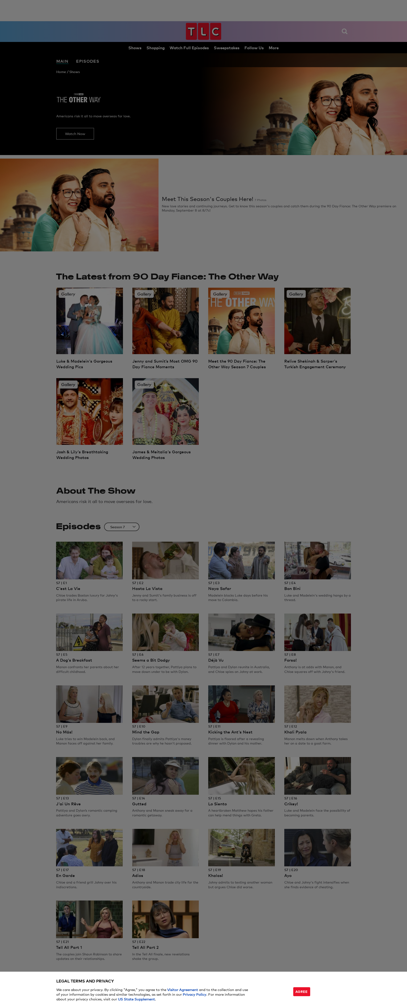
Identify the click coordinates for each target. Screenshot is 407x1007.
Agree (301, 991)
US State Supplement (136, 999)
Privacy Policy (194, 994)
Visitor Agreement (182, 989)
